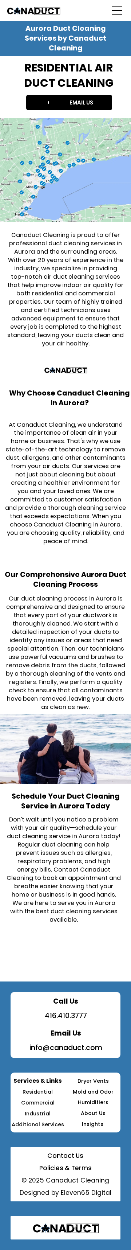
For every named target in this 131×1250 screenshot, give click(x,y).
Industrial (38, 1113)
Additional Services (38, 1124)
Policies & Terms (65, 1168)
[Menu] (117, 10)
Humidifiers (93, 1102)
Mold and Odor (93, 1091)
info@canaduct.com (65, 1048)
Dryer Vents (93, 1081)
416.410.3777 (66, 1016)
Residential (38, 1091)
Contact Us (65, 1155)
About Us (93, 1113)
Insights (93, 1124)
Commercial (38, 1102)
